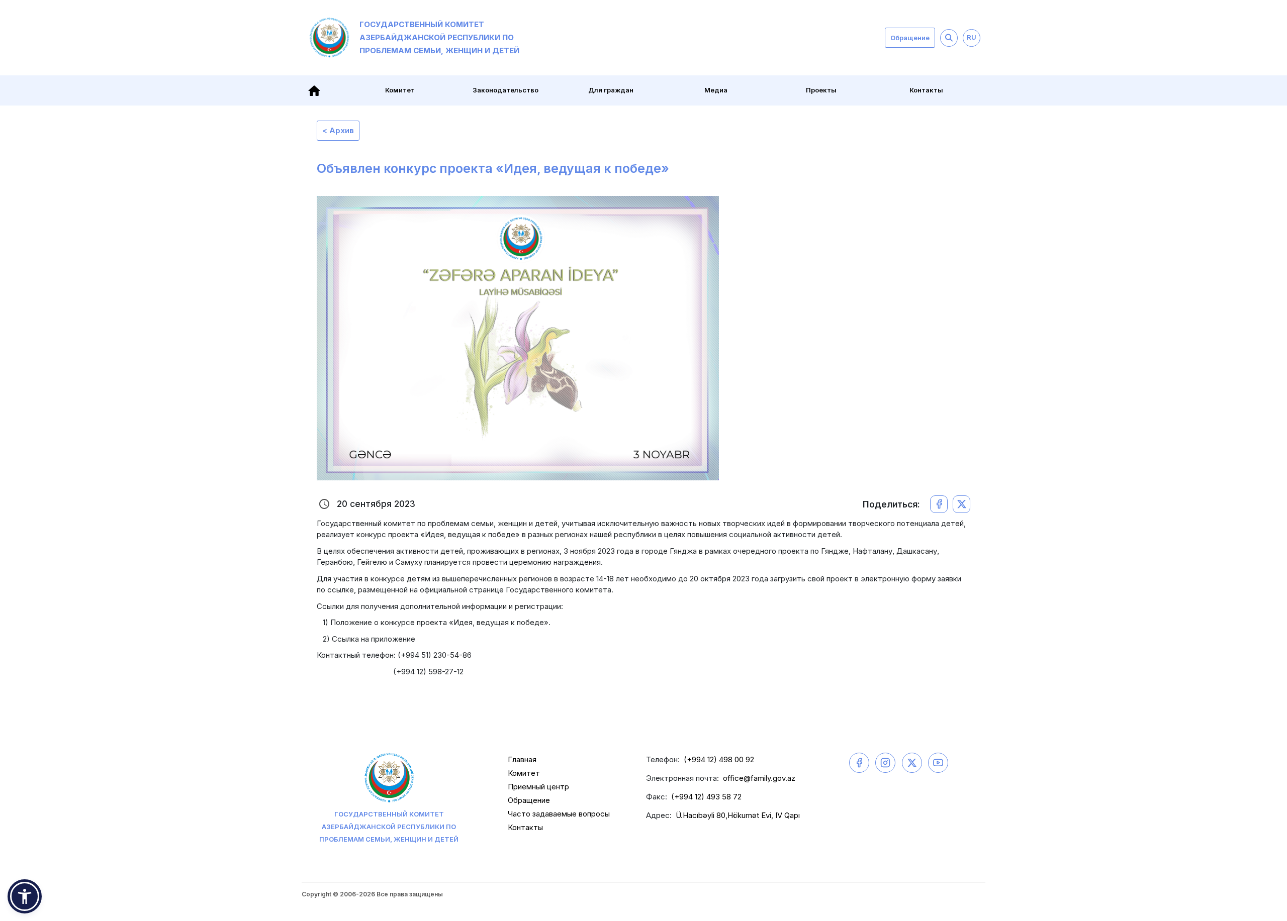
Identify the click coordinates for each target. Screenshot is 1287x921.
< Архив (338, 130)
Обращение (910, 38)
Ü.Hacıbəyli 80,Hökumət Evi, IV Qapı (738, 815)
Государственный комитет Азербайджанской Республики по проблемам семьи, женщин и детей (439, 37)
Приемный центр (538, 786)
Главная (522, 759)
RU (971, 37)
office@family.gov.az (759, 778)
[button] (24, 896)
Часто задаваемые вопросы (559, 813)
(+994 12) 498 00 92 (719, 759)
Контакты (926, 90)
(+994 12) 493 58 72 (706, 796)
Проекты (821, 90)
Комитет (524, 773)
